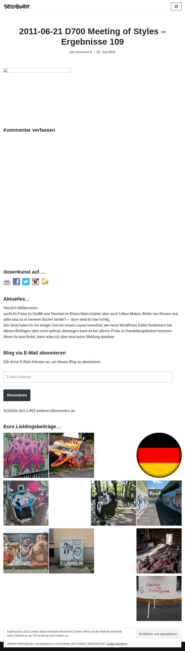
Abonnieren (17, 395)
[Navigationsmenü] (176, 6)
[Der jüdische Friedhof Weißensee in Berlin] (113, 504)
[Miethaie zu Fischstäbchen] (159, 599)
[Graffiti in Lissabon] (71, 456)
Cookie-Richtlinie (116, 643)
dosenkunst (84, 52)
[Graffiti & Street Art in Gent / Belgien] (26, 551)
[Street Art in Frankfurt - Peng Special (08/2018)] (71, 551)
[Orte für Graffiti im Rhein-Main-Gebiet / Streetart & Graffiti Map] (26, 456)
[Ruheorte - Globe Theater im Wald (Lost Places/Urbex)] (159, 551)
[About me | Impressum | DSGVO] (159, 456)
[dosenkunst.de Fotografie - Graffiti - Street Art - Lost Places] (16, 6)
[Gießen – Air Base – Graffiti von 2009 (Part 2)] (159, 504)
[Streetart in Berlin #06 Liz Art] (26, 504)
